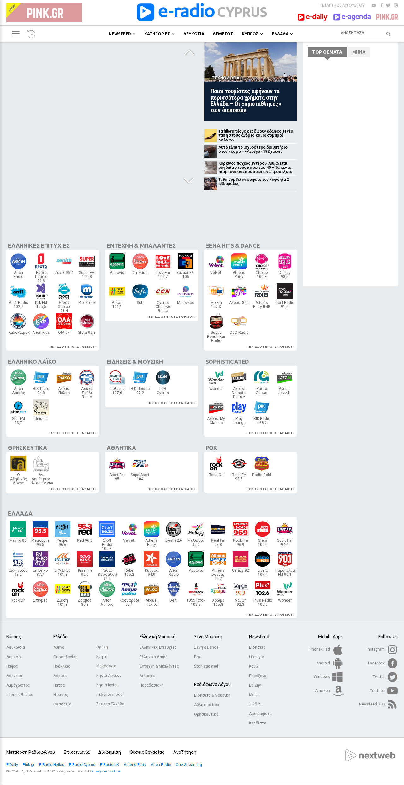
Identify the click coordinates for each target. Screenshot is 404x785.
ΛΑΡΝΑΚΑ (63, 334)
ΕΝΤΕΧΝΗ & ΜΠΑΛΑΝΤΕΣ (141, 245)
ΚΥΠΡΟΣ (250, 34)
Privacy (96, 771)
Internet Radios (19, 695)
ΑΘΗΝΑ (18, 276)
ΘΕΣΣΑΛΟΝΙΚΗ (41, 544)
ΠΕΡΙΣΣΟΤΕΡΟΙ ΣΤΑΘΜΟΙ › (73, 346)
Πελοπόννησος (109, 694)
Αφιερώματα (260, 713)
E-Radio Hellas (52, 765)
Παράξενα (257, 676)
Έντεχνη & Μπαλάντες (159, 666)
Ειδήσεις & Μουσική (212, 695)
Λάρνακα (14, 676)
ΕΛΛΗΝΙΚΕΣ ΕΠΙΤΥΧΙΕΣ (39, 245)
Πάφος (12, 666)
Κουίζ (254, 666)
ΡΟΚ (211, 448)
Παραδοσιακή (152, 685)
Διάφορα (147, 676)
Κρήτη (101, 656)
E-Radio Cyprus (82, 765)
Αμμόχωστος (18, 685)
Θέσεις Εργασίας (147, 752)
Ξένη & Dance (206, 647)
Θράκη (102, 647)
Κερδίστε (257, 723)
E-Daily (12, 765)
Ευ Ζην (255, 685)
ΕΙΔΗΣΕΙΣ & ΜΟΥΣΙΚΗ (135, 361)
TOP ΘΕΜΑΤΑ (327, 52)
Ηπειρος (60, 695)
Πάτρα (59, 685)
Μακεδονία (106, 666)
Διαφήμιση (109, 752)
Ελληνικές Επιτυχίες (158, 647)
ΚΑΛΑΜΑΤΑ (261, 392)
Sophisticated (206, 666)
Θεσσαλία (62, 704)
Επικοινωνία (77, 752)
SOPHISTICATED (227, 361)
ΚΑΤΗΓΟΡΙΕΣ (157, 34)
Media (254, 695)
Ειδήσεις (257, 647)
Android (323, 663)
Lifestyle (256, 657)
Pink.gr (29, 765)
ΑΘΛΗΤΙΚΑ (121, 448)
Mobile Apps (330, 636)
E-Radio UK (110, 765)
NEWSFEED (120, 34)
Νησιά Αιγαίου (109, 675)
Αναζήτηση (184, 752)
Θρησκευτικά (206, 714)
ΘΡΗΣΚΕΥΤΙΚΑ (27, 448)
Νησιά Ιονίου (107, 685)
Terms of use (112, 771)
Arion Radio (161, 765)
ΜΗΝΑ (358, 52)
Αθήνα (58, 647)
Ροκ (197, 657)
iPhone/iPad (320, 649)
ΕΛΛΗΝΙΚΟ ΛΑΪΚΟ (32, 361)
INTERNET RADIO (185, 305)
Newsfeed (259, 636)
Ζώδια (255, 704)
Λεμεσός (14, 657)
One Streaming (189, 765)
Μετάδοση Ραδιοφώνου (30, 752)
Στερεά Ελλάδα (110, 704)
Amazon (323, 690)
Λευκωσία (15, 647)
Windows (322, 677)
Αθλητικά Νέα (206, 705)
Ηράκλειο (61, 666)
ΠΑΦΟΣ (239, 478)
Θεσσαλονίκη (65, 657)
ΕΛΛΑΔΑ (280, 34)
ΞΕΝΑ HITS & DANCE (233, 245)
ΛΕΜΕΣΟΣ (223, 34)
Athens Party (135, 765)
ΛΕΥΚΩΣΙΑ (193, 34)
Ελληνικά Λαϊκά (154, 657)
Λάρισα (60, 676)
